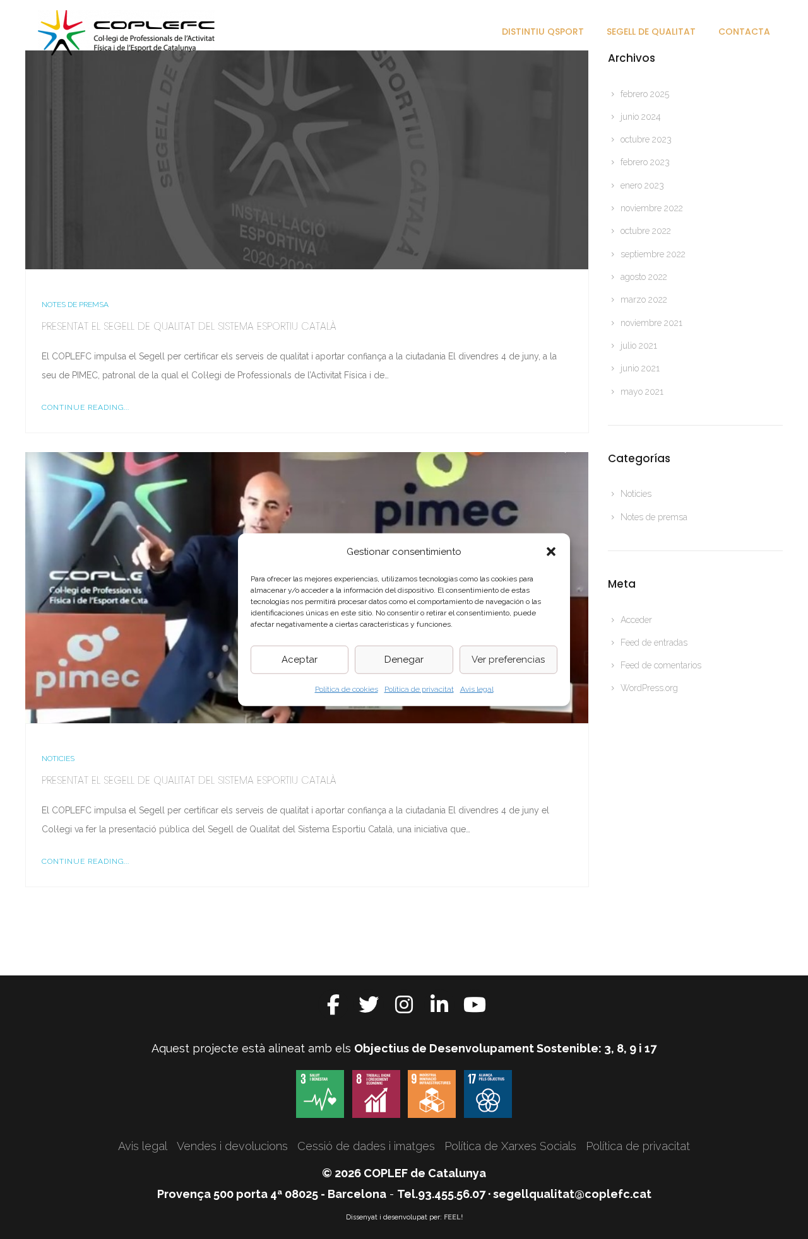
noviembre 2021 (651, 323)
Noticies (58, 758)
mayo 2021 (642, 392)
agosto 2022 (644, 277)
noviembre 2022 (652, 208)
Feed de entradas (654, 642)
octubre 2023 (646, 139)
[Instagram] (404, 1004)
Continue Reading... (85, 407)
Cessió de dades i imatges (366, 1146)
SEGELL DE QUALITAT (651, 31)
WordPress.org (649, 688)
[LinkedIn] (439, 1004)
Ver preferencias (508, 659)
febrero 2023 (645, 162)
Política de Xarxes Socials (510, 1146)
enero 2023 (642, 185)
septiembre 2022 (653, 254)
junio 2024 (641, 117)
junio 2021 (640, 368)
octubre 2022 (646, 231)
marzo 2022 (644, 299)
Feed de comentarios (661, 665)
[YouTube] (475, 1004)
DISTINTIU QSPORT (543, 31)
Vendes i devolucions (232, 1146)
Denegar (404, 659)
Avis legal (477, 688)
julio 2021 (639, 345)
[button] (551, 551)
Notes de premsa (75, 304)
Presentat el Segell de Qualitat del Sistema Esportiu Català (189, 326)
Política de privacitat (419, 688)
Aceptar (300, 659)
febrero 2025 (645, 94)
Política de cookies (346, 688)
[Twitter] (369, 1004)
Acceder (636, 620)
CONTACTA (744, 31)
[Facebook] (333, 1004)
